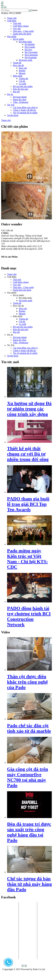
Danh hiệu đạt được (22, 34)
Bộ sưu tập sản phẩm (23, 86)
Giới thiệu (11, 20)
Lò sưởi (22, 84)
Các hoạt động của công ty (25, 107)
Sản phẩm (11, 36)
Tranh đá (17, 62)
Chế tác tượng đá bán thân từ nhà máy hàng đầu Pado (29, 884)
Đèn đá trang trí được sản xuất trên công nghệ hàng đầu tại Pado (29, 832)
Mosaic (22, 73)
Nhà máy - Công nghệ (23, 31)
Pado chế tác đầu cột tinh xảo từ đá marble (29, 728)
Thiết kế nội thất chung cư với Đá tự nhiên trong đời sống (28, 454)
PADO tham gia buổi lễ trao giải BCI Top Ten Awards (28, 504)
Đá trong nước (25, 60)
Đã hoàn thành (20, 97)
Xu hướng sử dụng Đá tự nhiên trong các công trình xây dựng (29, 409)
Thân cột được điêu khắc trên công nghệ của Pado (27, 682)
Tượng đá (23, 78)
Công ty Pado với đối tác (24, 110)
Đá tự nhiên (18, 39)
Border (22, 70)
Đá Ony (28, 49)
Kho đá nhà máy (20, 89)
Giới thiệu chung (21, 26)
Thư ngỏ (17, 23)
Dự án (10, 94)
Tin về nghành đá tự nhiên (25, 112)
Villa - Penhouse (20, 102)
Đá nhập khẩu (25, 41)
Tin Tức (11, 105)
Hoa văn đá (18, 65)
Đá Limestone (31, 55)
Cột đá (22, 81)
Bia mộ (16, 91)
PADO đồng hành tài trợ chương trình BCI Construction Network (29, 616)
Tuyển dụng (12, 115)
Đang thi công (19, 99)
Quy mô (17, 28)
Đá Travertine (31, 52)
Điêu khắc (18, 76)
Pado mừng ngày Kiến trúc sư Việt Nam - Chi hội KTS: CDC (27, 559)
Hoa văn (23, 68)
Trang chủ (11, 18)
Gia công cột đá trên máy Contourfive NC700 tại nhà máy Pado (27, 777)
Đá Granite (30, 47)
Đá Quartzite (31, 57)
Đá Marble (30, 44)
